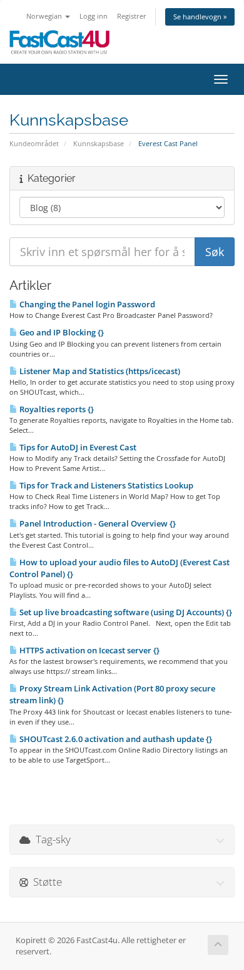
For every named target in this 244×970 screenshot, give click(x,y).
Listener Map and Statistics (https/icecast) (99, 371)
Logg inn (93, 16)
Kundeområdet (34, 143)
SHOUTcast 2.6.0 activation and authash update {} (115, 739)
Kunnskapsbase (98, 143)
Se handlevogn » (199, 16)
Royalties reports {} (56, 409)
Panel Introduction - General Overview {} (97, 523)
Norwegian (45, 16)
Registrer (131, 16)
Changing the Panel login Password (86, 304)
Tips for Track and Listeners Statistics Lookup (105, 485)
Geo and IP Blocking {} (61, 332)
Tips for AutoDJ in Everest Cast (77, 447)
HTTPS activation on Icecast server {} (89, 650)
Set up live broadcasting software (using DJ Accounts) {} (125, 612)
